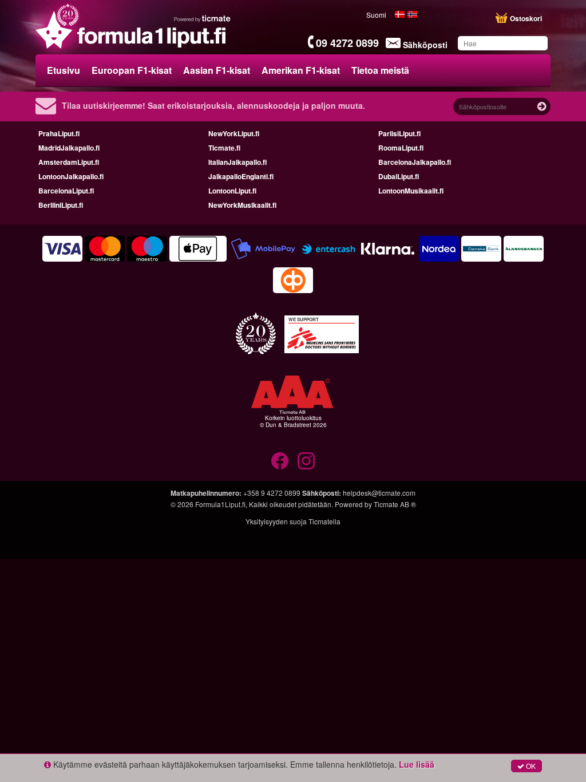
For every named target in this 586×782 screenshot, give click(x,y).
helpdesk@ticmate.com (379, 492)
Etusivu (63, 70)
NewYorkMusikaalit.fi (242, 205)
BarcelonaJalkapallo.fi (414, 162)
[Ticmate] (202, 18)
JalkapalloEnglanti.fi (241, 176)
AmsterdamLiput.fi (68, 162)
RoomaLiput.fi (400, 148)
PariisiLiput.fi (399, 133)
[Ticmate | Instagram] (306, 460)
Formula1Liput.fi (220, 504)
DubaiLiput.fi (398, 176)
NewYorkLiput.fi (233, 133)
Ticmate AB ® (395, 504)
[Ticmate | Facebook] (279, 460)
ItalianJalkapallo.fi (237, 162)
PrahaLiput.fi (59, 133)
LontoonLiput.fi (232, 190)
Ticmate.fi (224, 148)
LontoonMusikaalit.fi (411, 190)
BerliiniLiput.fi (60, 205)
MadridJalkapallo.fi (69, 148)
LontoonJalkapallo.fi (71, 176)
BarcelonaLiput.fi (66, 190)
